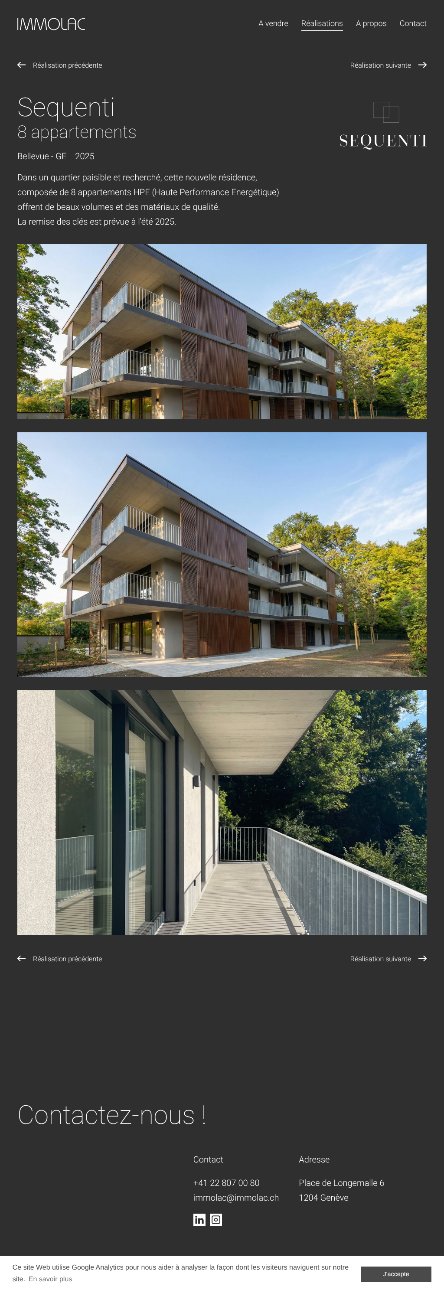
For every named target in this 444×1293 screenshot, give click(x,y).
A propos (371, 23)
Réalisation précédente (67, 65)
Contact (413, 23)
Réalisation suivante (380, 65)
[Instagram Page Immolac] (216, 1220)
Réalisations (322, 23)
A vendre (273, 23)
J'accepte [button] (396, 1274)
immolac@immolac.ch (236, 1197)
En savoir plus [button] (50, 1279)
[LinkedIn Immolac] (199, 1220)
